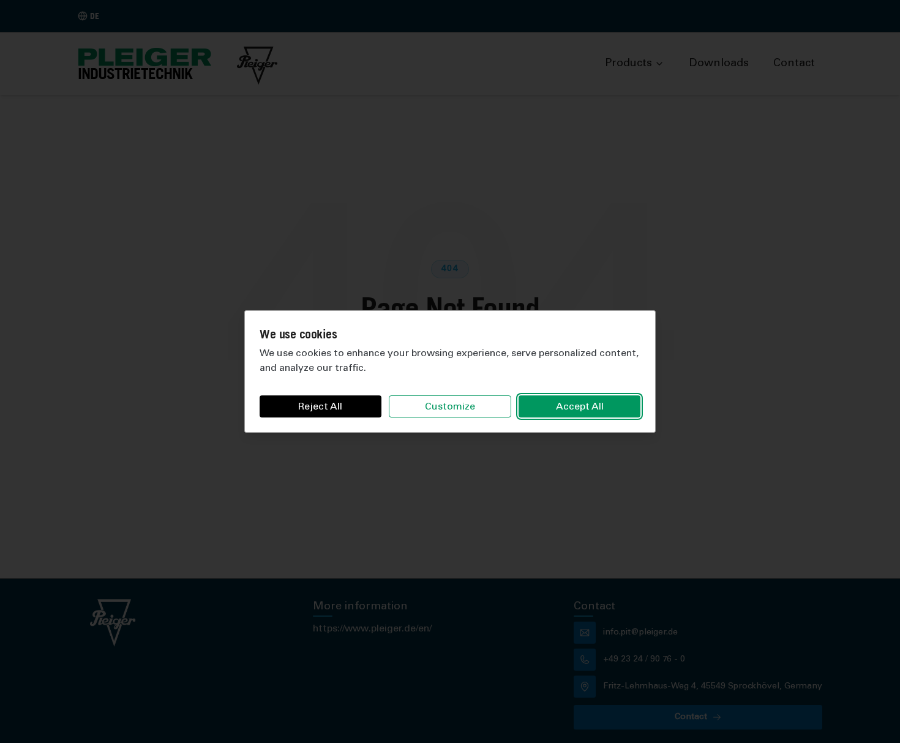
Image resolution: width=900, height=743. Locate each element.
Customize (450, 407)
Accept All (580, 407)
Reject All (320, 407)
